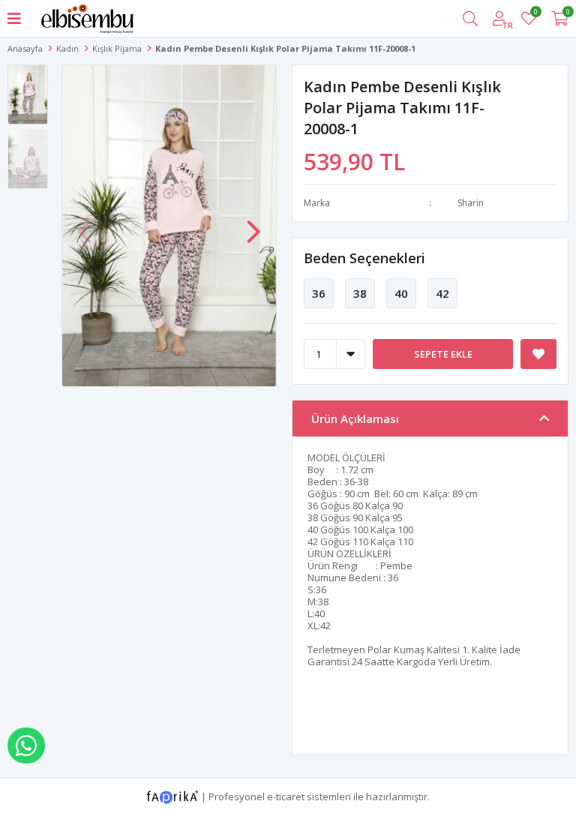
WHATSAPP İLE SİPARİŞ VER (26, 746)
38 (360, 293)
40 (401, 293)
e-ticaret (285, 795)
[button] (253, 224)
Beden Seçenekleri (364, 258)
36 (319, 293)
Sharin (471, 202)
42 (442, 293)
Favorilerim (535, 13)
